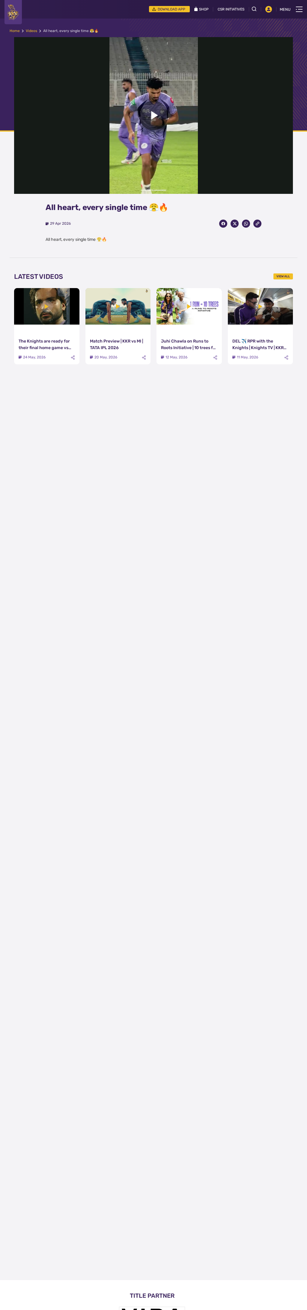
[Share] (73, 357)
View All (283, 276)
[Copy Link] (257, 224)
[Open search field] (256, 9)
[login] (268, 9)
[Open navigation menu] (299, 9)
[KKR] (13, 12)
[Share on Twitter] (235, 224)
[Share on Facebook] (223, 224)
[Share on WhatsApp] (246, 224)
